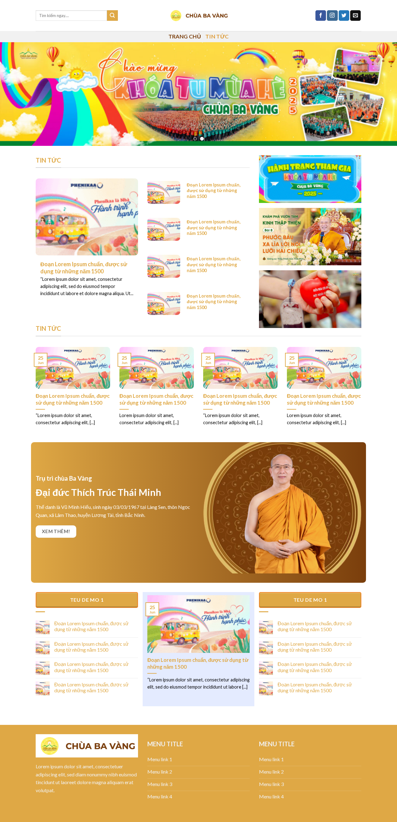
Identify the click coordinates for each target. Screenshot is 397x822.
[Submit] (112, 15)
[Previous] (15, 94)
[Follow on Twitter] (344, 15)
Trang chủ (184, 36)
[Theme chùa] (198, 15)
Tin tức (217, 36)
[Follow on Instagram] (332, 15)
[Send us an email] (355, 15)
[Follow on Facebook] (320, 15)
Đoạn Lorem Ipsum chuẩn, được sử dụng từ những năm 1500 (72, 399)
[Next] (381, 94)
